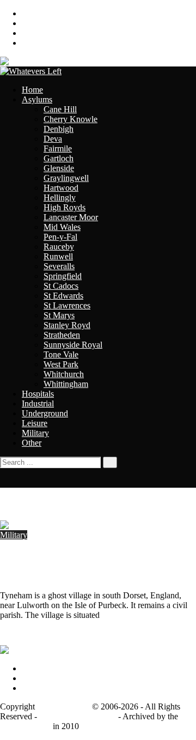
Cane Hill (60, 109)
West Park (61, 364)
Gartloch (59, 158)
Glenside (59, 168)
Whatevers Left (63, 706)
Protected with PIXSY (77, 716)
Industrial (38, 403)
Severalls (59, 266)
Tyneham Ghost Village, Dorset (69, 556)
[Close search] (3, 472)
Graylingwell (66, 178)
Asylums (37, 99)
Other (31, 442)
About (33, 13)
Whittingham (66, 384)
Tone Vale (61, 354)
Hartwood (61, 187)
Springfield (63, 276)
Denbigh (59, 129)
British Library (25, 726)
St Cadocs (61, 285)
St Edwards (63, 295)
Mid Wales (62, 227)
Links (31, 33)
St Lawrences (67, 305)
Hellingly (60, 197)
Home (32, 89)
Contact (35, 23)
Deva (53, 138)
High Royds (64, 207)
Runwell (58, 256)
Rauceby (59, 246)
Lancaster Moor (71, 217)
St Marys (59, 315)
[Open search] (3, 482)
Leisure (34, 423)
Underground (45, 413)
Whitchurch (64, 374)
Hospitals (38, 393)
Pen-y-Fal (60, 236)
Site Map (37, 42)
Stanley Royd (67, 325)
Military (35, 433)
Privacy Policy (47, 668)
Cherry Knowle (70, 119)
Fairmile (58, 148)
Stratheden (62, 334)
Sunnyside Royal (73, 344)
